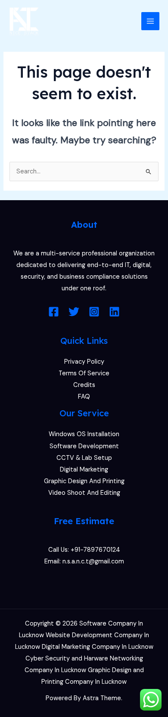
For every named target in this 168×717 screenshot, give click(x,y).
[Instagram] (94, 311)
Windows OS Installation (84, 434)
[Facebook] (53, 311)
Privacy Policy (84, 362)
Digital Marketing (84, 469)
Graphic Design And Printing (84, 481)
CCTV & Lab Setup (84, 458)
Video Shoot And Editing (84, 493)
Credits (84, 385)
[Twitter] (73, 311)
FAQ (84, 397)
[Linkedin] (114, 311)
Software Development (84, 446)
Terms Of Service (84, 373)
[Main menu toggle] (150, 21)
